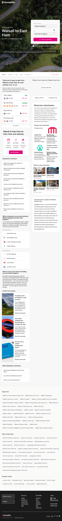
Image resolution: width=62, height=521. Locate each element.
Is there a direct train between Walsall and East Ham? (14, 179)
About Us (38, 498)
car (21, 39)
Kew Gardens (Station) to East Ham (30, 459)
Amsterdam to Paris (17, 480)
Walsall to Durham (29, 413)
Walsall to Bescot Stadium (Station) (44, 428)
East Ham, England (41, 34)
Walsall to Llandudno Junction (43, 413)
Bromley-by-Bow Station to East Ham (23, 441)
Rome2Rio (36, 204)
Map (21, 74)
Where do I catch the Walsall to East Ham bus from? (14, 199)
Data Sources (53, 505)
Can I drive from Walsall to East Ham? (13, 375)
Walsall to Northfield (18, 413)
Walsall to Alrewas (7, 413)
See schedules (14, 152)
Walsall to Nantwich (39, 406)
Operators (27, 74)
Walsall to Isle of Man (8, 417)
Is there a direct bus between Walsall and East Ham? (14, 174)
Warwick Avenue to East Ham (48, 459)
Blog (22, 505)
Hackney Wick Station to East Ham (11, 466)
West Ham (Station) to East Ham (11, 438)
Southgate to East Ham (35, 456)
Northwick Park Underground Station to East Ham (15, 470)
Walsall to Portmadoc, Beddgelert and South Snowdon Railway (18, 428)
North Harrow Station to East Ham (11, 459)
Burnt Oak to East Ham (39, 452)
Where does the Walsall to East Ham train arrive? (14, 371)
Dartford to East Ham (39, 438)
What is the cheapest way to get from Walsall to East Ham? (13, 163)
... (48, 121)
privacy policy (19, 52)
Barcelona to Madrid (29, 480)
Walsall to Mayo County (20, 417)
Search (4, 74)
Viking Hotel (50, 175)
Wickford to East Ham (19, 445)
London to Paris (6, 480)
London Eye (37, 135)
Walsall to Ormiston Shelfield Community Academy (44, 399)
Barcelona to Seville (40, 480)
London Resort (38, 152)
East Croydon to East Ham (28, 466)
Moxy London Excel (52, 188)
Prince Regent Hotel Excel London (39, 175)
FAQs (16, 74)
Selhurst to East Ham (8, 456)
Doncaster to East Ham (42, 466)
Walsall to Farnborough (28, 420)
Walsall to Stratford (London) (43, 420)
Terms (52, 516)
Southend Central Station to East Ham (49, 448)
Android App (55, 500)
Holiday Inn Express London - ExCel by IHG (39, 189)
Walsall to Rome (33, 424)
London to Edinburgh (19, 484)
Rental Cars (24, 500)
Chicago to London (7, 484)
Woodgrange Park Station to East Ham (36, 445)
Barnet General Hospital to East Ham (12, 463)
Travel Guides (24, 504)
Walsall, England (40, 26)
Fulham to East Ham (28, 463)
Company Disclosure (18, 517)
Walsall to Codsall (28, 410)
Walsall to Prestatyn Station (21, 424)
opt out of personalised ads (32, 52)
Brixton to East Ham (8, 441)
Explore (55, 74)
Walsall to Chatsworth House (25, 406)
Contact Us (38, 507)
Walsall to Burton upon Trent (32, 395)
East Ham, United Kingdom (45, 105)
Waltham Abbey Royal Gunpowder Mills (52, 153)
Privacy (48, 516)
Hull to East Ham (51, 452)
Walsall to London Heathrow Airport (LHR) (13, 395)
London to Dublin (30, 484)
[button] (45, 39)
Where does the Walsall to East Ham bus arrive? (14, 209)
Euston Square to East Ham (25, 452)
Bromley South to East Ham (9, 448)
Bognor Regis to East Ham (40, 463)
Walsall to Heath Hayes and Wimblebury (12, 410)
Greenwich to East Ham (27, 438)
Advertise (38, 504)
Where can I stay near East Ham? (12, 380)
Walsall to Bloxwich (53, 402)
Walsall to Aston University (9, 406)
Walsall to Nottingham (46, 395)
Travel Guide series (13, 276)
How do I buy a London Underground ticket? (19, 344)
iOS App (54, 498)
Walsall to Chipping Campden (35, 417)
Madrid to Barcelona (42, 484)
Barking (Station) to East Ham (42, 441)
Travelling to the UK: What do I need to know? (20, 297)
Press (37, 500)
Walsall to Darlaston (25, 399)
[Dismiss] (58, 51)
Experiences (24, 502)
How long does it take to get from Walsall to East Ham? (14, 194)
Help (37, 505)
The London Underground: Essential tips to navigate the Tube (20, 321)
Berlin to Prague (51, 480)
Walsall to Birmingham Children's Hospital (13, 402)
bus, (15, 39)
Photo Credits (53, 503)
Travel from (37, 23)
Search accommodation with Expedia (44, 46)
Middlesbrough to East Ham (10, 452)
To (34, 31)
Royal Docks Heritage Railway (52, 135)
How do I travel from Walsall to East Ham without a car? (14, 188)
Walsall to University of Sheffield (43, 410)
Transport (10, 74)
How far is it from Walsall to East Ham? (13, 184)
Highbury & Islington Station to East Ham (28, 448)
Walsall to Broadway (8, 424)
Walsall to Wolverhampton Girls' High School (36, 402)
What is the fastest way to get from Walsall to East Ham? (14, 169)
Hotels (23, 498)
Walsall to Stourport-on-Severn (10, 399)
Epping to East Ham (7, 445)
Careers (38, 502)
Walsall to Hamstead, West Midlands (12, 420)
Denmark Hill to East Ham (21, 456)
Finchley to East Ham (52, 438)
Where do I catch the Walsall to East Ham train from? (14, 204)
